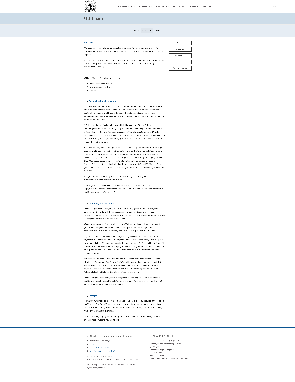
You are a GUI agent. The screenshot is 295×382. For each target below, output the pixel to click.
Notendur (162, 7)
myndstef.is (118, 284)
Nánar (158, 31)
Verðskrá (193, 7)
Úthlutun (147, 31)
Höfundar (145, 7)
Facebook (111, 250)
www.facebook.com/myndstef (102, 351)
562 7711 (93, 344)
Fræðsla (178, 7)
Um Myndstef (126, 7)
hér (90, 171)
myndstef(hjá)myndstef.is (100, 348)
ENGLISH (207, 7)
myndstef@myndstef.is (106, 192)
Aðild (136, 31)
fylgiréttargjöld (133, 51)
